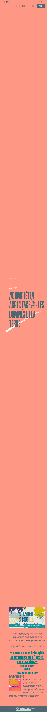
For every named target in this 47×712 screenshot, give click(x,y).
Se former (33, 6)
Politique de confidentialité (25, 710)
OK (17, 710)
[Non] (45, 708)
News (14, 278)
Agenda (40, 6)
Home (10, 278)
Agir (16, 6)
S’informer (24, 6)
